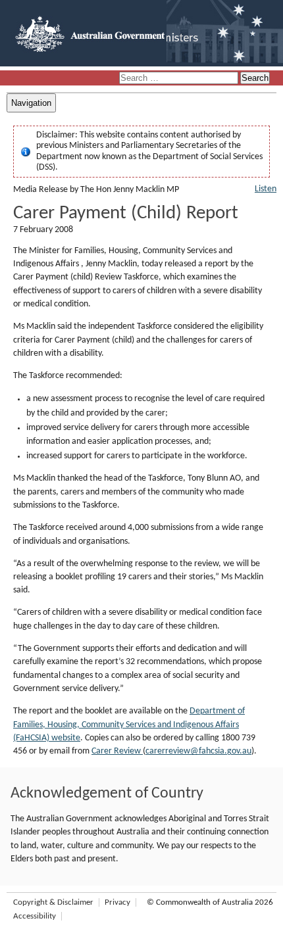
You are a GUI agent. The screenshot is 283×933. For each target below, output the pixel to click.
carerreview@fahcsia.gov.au (198, 751)
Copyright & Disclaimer (53, 902)
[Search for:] (179, 78)
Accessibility (34, 916)
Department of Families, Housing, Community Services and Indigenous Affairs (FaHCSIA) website (129, 724)
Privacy (117, 902)
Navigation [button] (31, 103)
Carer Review (117, 751)
